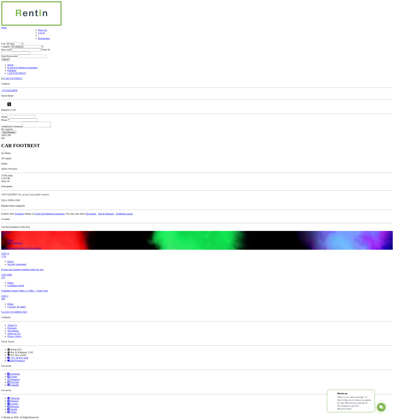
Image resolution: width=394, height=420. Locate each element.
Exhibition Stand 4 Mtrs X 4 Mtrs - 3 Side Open (24, 290)
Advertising (13, 330)
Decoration (90, 213)
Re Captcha (7, 129)
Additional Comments (12, 126)
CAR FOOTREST (16, 73)
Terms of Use (13, 333)
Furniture (11, 70)
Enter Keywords (9, 56)
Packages (11, 328)
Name (4, 116)
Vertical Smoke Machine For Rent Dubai (21, 248)
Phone (5, 120)
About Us (12, 325)
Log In (41, 33)
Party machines (14, 243)
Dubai (10, 240)
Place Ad (42, 30)
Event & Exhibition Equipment (22, 67)
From (44, 49)
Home (10, 65)
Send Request (8, 132)
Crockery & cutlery (16, 306)
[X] (9, 104)
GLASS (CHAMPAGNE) (14, 312)
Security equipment (16, 264)
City (3, 43)
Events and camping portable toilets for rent (22, 269)
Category (5, 46)
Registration (44, 38)
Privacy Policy (14, 336)
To (48, 49)
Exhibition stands (124, 213)
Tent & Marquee (106, 213)
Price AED (6, 49)
